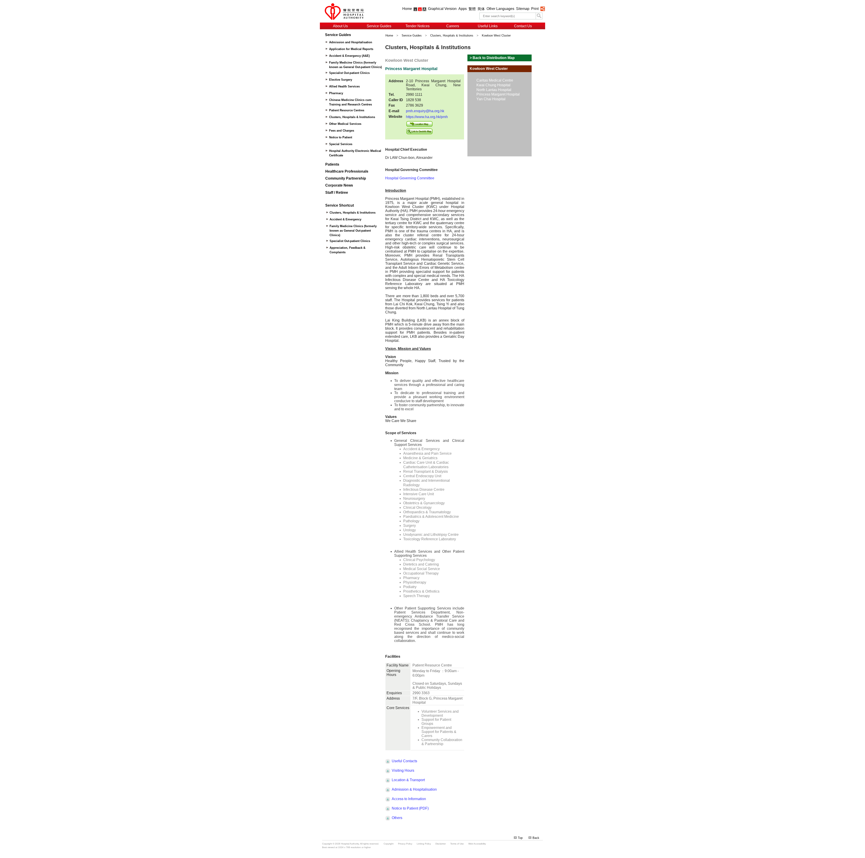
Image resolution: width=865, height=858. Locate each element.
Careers (452, 26)
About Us (340, 26)
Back (536, 838)
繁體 (472, 9)
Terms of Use (457, 843)
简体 (481, 9)
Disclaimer (440, 843)
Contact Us (523, 26)
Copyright (389, 843)
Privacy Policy (405, 843)
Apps (462, 9)
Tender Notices (417, 26)
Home (407, 9)
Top (520, 838)
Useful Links (488, 26)
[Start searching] (539, 16)
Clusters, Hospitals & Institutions (451, 35)
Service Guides (379, 26)
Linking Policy (424, 843)
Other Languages (500, 9)
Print (535, 9)
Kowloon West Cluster (496, 35)
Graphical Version (442, 9)
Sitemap (522, 9)
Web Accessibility (477, 843)
